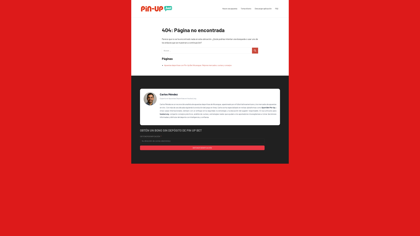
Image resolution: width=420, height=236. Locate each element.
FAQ (276, 8)
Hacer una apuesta (229, 8)
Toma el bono (246, 8)
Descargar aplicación (263, 8)
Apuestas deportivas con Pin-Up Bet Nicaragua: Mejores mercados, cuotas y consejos (198, 65)
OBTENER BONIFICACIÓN (150, 136)
